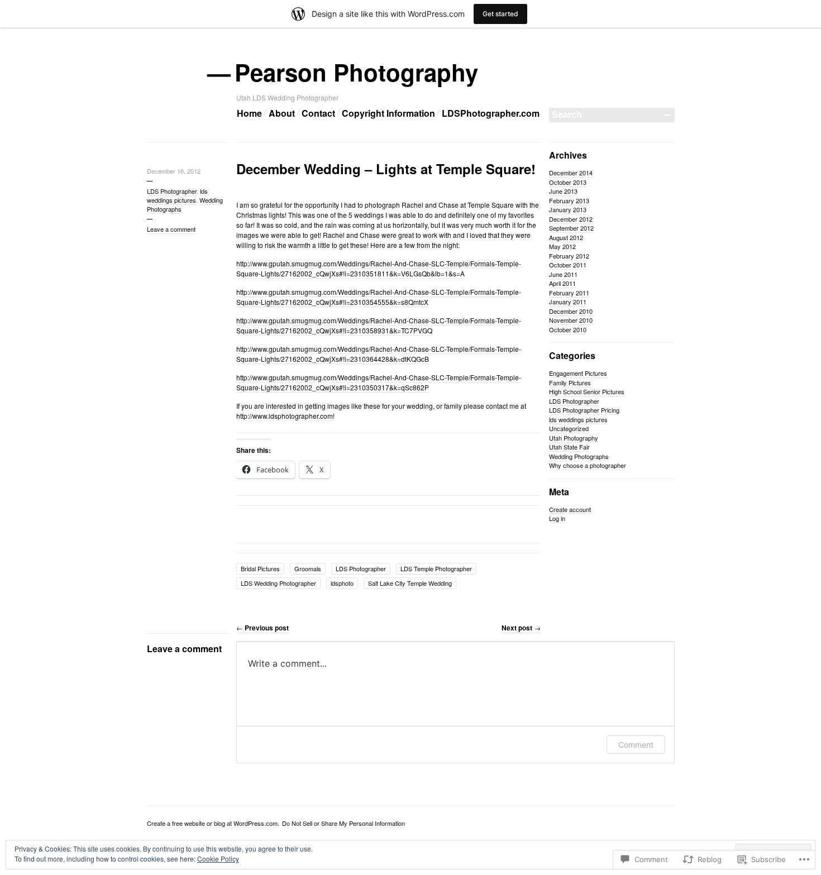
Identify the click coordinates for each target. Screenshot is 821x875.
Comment (635, 744)
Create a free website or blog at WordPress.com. (213, 823)
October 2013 (567, 182)
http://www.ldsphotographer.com (284, 415)
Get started (500, 13)
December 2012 (571, 218)
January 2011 (567, 301)
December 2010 (571, 311)
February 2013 (569, 200)
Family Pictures (570, 382)
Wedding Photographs (579, 456)
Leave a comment (171, 228)
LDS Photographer (172, 191)
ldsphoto (342, 582)
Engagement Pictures (578, 373)
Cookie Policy (218, 858)
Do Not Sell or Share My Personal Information (343, 823)
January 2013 (567, 209)
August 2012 (566, 237)
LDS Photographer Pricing (584, 409)
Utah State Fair (569, 446)
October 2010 (567, 329)
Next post (521, 628)
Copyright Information (388, 113)
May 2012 (562, 246)
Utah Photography (573, 437)
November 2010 (571, 319)
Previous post (262, 628)
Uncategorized (569, 428)
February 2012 (569, 255)
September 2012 (571, 227)
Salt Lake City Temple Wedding (410, 582)
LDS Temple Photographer (436, 568)
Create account (570, 509)
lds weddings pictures (177, 195)
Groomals (307, 568)
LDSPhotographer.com (491, 113)
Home (249, 113)
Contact (318, 113)
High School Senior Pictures (586, 391)
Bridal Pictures (260, 568)
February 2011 (569, 292)
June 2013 (563, 191)
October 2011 (567, 264)
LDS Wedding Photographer (278, 582)
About (282, 113)
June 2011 (563, 274)
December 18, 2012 (174, 170)
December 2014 (571, 172)
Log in (557, 518)
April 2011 (562, 283)
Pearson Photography (357, 72)
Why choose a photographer (587, 465)
